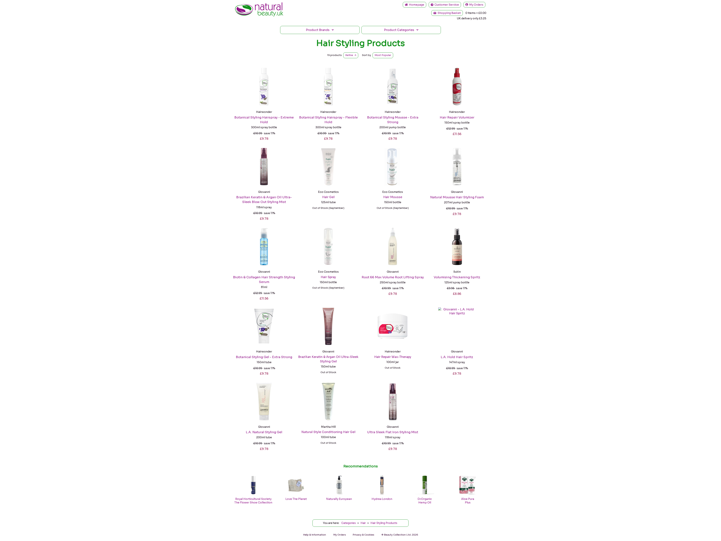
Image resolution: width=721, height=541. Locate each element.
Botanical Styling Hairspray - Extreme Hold (264, 119)
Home (416, 4)
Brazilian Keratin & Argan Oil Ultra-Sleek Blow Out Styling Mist (264, 199)
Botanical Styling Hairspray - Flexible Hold (328, 119)
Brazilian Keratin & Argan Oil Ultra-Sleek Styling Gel (328, 359)
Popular (383, 55)
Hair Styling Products (360, 43)
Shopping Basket (448, 13)
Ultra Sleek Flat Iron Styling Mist (392, 432)
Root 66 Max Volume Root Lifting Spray (393, 277)
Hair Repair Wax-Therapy (392, 357)
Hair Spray (328, 277)
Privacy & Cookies (363, 534)
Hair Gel (328, 197)
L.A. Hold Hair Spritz (457, 357)
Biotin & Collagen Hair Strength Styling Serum (264, 279)
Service (446, 4)
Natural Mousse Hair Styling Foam (457, 197)
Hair (363, 523)
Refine (350, 55)
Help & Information (314, 534)
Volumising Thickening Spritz (457, 277)
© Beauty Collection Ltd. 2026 (400, 534)
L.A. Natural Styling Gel (264, 432)
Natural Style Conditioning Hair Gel (328, 432)
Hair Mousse (392, 197)
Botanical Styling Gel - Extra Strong (264, 357)
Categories (400, 30)
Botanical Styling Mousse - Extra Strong (392, 119)
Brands (319, 30)
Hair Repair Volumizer (457, 117)
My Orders (475, 4)
